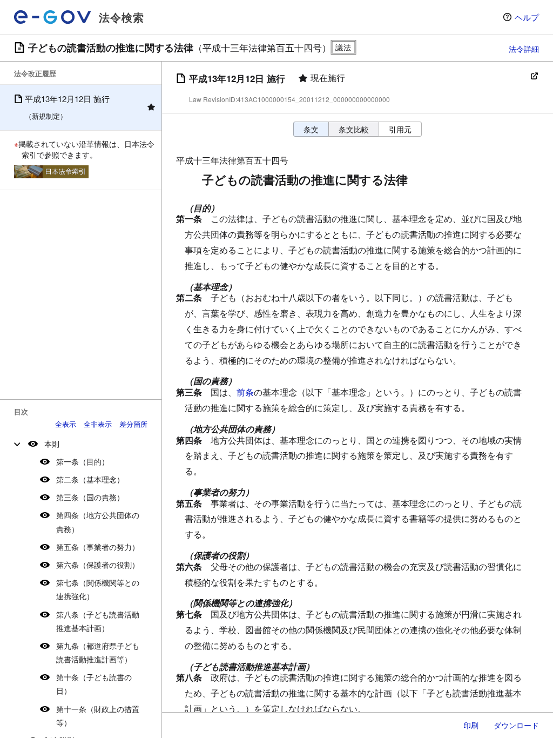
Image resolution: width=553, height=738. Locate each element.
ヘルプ (527, 17)
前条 (245, 392)
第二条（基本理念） (90, 479)
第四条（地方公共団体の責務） (97, 521)
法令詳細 (524, 48)
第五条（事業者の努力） (97, 546)
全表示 (65, 424)
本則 (51, 443)
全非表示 (98, 424)
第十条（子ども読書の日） (94, 684)
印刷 (470, 725)
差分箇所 (133, 424)
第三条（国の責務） (90, 497)
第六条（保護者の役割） (97, 564)
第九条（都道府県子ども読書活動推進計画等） (97, 652)
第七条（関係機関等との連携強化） (97, 589)
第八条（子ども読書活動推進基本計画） (97, 621)
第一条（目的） (82, 461)
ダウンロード (516, 725)
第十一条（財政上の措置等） (97, 715)
